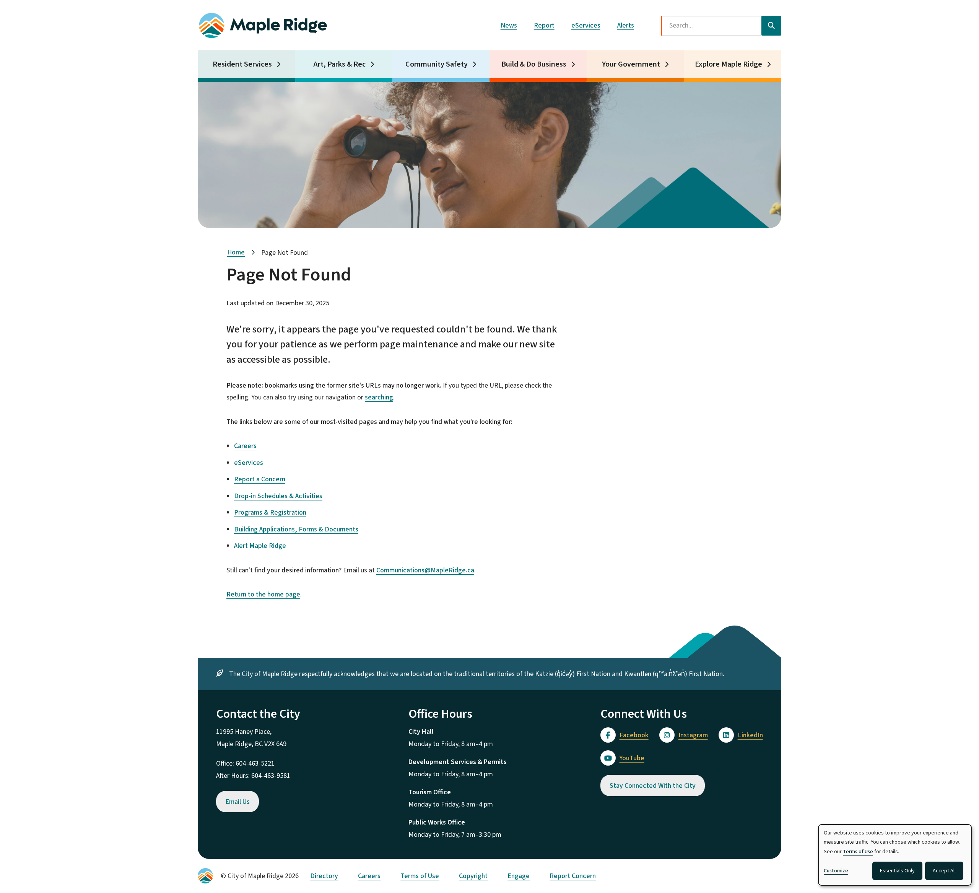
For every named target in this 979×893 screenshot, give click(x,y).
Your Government (631, 64)
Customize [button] (836, 871)
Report (544, 25)
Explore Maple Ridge (728, 64)
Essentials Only (897, 871)
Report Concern (573, 876)
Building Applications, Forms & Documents (296, 529)
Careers (245, 446)
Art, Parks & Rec (340, 64)
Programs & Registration (270, 512)
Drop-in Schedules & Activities (278, 496)
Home (236, 252)
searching (379, 397)
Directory (324, 876)
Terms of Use (419, 876)
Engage (518, 876)
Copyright (473, 876)
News (509, 25)
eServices (585, 25)
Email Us (237, 802)
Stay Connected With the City (653, 785)
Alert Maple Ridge (261, 546)
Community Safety (436, 64)
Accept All (944, 871)
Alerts (625, 25)
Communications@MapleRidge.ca (425, 570)
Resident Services (242, 64)
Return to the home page (263, 594)
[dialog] (894, 855)
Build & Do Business (533, 64)
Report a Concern (259, 479)
